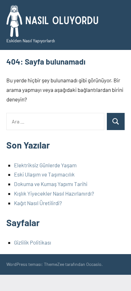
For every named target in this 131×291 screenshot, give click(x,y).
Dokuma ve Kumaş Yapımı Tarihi (50, 184)
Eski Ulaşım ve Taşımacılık (44, 174)
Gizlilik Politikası (32, 242)
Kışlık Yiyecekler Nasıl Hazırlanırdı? (54, 193)
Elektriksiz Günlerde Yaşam (45, 165)
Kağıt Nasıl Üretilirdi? (38, 203)
